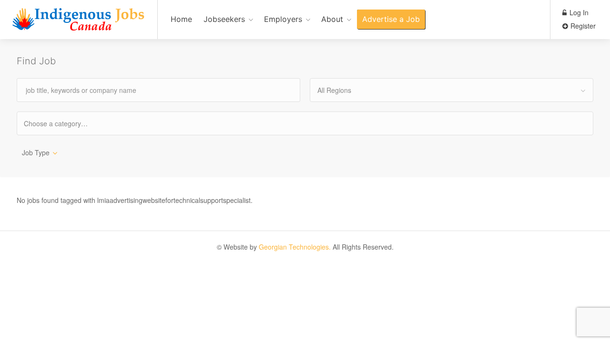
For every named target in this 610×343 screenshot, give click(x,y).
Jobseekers (224, 19)
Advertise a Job (391, 19)
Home (181, 19)
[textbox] (64, 123)
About (332, 19)
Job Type (36, 152)
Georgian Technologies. (295, 247)
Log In (578, 12)
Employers (283, 19)
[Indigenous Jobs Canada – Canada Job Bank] (78, 24)
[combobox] (451, 90)
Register (582, 25)
